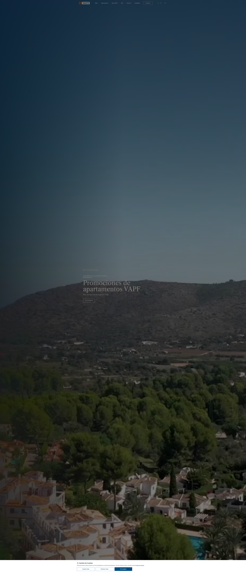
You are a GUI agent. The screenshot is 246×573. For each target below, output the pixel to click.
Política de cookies (139, 565)
